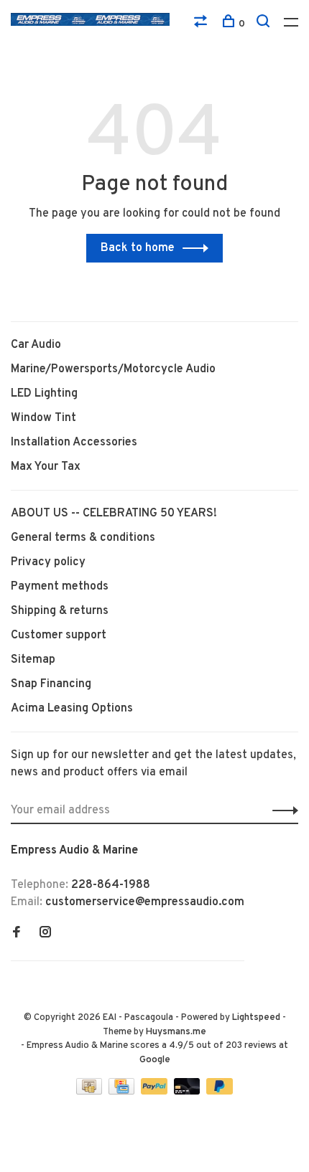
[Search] (265, 24)
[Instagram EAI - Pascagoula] (45, 934)
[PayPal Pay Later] (219, 1091)
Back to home (138, 248)
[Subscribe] (281, 810)
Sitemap (33, 660)
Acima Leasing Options (72, 708)
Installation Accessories (74, 442)
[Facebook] (16, 934)
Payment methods (60, 587)
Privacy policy (48, 562)
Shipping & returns (60, 611)
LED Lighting (44, 394)
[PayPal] (155, 1091)
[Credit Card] (123, 1091)
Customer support (58, 635)
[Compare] (202, 24)
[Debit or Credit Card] (188, 1091)
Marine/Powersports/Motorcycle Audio (113, 369)
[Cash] (90, 1091)
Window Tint (43, 418)
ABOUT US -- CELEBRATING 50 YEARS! (114, 513)
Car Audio (36, 345)
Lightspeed (256, 1018)
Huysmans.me (176, 1032)
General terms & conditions (83, 538)
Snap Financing (51, 684)
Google (154, 1060)
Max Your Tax (45, 467)
